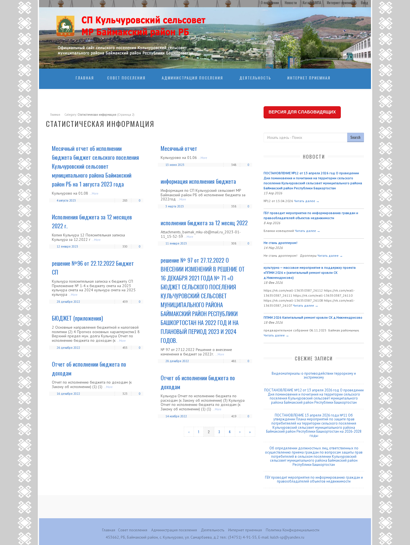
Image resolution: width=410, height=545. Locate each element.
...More (94, 193)
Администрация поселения (192, 78)
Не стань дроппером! (280, 243)
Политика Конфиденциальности (292, 529)
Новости (291, 2)
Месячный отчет (179, 148)
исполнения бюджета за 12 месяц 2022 (204, 222)
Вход (364, 2)
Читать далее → (306, 201)
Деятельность (255, 78)
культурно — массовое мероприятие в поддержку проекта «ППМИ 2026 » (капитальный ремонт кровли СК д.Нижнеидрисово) (310, 272)
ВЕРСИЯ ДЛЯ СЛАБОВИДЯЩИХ (302, 112)
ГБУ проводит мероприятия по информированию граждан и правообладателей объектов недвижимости (314, 479)
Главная (85, 78)
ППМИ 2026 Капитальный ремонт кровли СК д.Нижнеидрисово (313, 317)
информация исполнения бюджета (198, 181)
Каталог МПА (312, 2)
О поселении (270, 2)
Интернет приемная (341, 2)
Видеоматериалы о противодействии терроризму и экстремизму (314, 375)
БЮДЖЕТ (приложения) (77, 318)
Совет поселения (126, 78)
